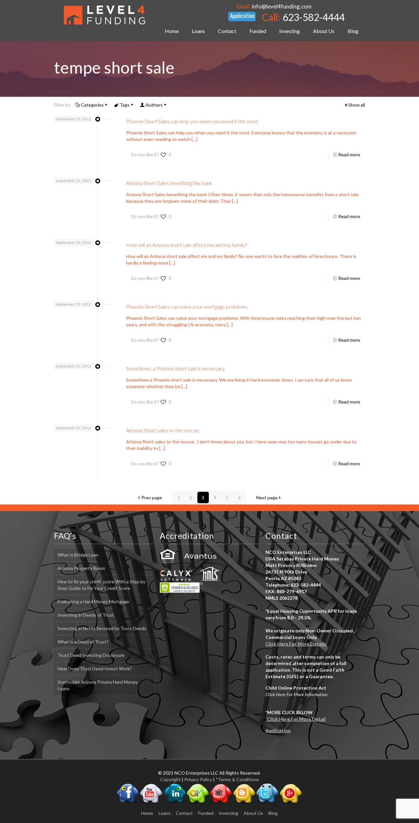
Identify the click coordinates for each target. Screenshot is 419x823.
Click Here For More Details (295, 643)
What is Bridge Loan (78, 554)
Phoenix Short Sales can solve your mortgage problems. (187, 306)
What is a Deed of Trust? (83, 641)
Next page (267, 497)
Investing (228, 813)
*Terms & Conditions (237, 779)
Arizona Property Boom (81, 568)
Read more (349, 154)
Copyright (170, 779)
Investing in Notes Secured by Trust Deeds (102, 628)
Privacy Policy (198, 779)
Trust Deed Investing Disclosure (91, 655)
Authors (154, 105)
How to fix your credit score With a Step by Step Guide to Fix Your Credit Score (101, 585)
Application (278, 730)
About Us (253, 813)
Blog (273, 813)
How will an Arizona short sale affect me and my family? (186, 245)
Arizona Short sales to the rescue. (163, 430)
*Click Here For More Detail (295, 719)
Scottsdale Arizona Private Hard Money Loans (98, 685)
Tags (125, 105)
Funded (205, 813)
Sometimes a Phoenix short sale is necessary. (175, 368)
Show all (356, 105)
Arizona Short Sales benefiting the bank (169, 183)
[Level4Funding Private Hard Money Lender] (104, 14)
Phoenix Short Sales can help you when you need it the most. (192, 121)
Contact (184, 813)
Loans (164, 813)
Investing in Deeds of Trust (86, 615)
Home (147, 813)
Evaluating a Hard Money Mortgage (93, 601)
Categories (92, 105)
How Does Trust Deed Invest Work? (95, 668)
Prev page (151, 497)
